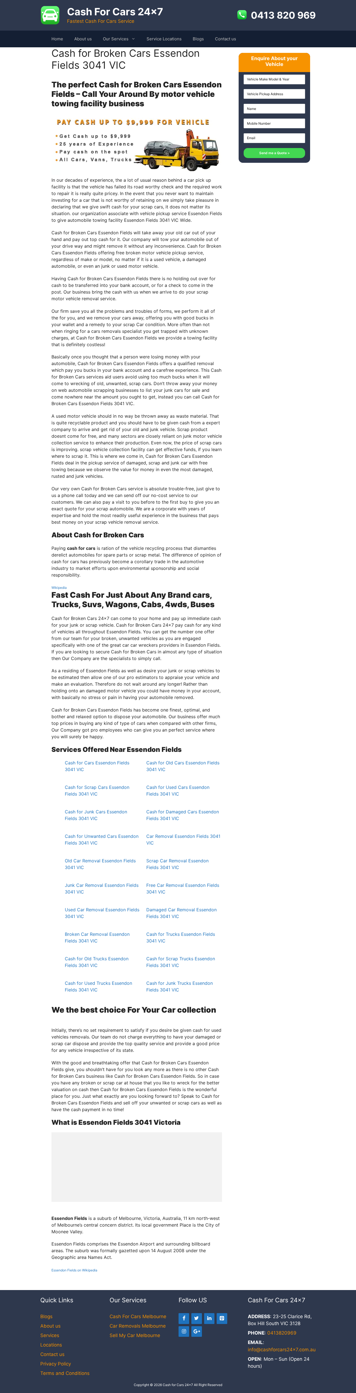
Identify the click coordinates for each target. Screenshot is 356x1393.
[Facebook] (184, 1318)
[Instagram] (184, 1331)
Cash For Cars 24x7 (115, 12)
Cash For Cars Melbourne (138, 1316)
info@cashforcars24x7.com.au (282, 1349)
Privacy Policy (55, 1364)
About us (83, 38)
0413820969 (281, 1333)
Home (57, 38)
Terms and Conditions (65, 1373)
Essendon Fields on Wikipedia (74, 1270)
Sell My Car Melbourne (135, 1335)
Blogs (198, 38)
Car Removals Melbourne (138, 1326)
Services (49, 1335)
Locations (51, 1345)
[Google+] (196, 1331)
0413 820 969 (283, 15)
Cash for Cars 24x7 (178, 1385)
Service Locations (164, 38)
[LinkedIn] (209, 1318)
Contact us (225, 38)
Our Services (115, 38)
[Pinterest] (222, 1318)
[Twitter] (196, 1318)
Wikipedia (59, 587)
